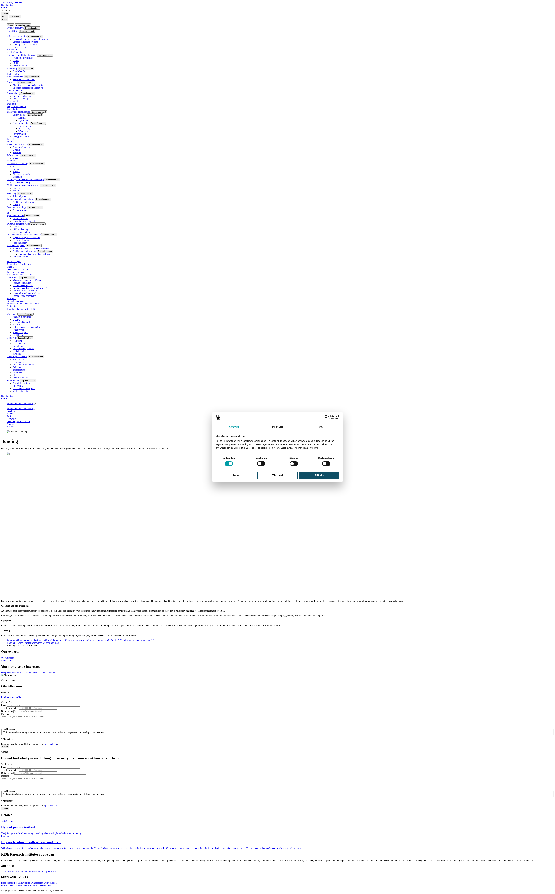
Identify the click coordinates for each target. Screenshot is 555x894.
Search (4, 10)
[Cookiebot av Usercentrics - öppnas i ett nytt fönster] (326, 417)
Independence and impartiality (26, 327)
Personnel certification (23, 285)
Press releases (7, 883)
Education (11, 298)
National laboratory (21, 182)
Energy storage (19, 115)
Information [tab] (277, 427)
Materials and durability (17, 163)
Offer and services (15, 28)
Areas (10, 25)
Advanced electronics (17, 36)
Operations (12, 314)
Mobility (17, 190)
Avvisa (236, 475)
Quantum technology (16, 207)
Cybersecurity (13, 101)
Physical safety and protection (26, 237)
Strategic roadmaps (15, 301)
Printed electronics (21, 47)
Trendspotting (19, 370)
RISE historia (19, 335)
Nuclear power (25, 126)
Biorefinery (12, 68)
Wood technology (21, 98)
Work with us (13, 380)
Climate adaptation (15, 90)
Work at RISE (53, 871)
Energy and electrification (18, 112)
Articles (10, 426)
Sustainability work (21, 322)
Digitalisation (13, 109)
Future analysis (14, 261)
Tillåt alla (319, 475)
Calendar (17, 367)
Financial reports (20, 332)
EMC (15, 63)
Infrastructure (13, 155)
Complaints (18, 346)
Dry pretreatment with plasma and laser (19, 672)
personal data (51, 744)
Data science (12, 104)
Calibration (12, 306)
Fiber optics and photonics (25, 44)
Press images (18, 359)
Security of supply (21, 240)
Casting (16, 204)
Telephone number (9, 708)
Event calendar (50, 883)
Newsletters (24, 883)
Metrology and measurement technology (25, 179)
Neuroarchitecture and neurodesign (34, 254)
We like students (20, 391)
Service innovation (21, 232)
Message (5, 714)
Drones (16, 60)
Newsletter (18, 372)
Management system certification (28, 280)
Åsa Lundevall (8, 660)
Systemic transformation (18, 224)
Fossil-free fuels (20, 71)
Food (9, 141)
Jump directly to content (12, 2)
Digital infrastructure (16, 106)
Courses (10, 424)
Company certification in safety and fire (31, 288)
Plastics (16, 166)
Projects (10, 416)
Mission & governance (23, 317)
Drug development (21, 147)
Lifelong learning (20, 229)
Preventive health (20, 256)
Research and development (19, 264)
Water (15, 158)
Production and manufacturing (21, 199)
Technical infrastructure (17, 269)
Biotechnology (13, 74)
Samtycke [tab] (234, 427)
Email (4, 705)
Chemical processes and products (28, 88)
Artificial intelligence (16, 52)
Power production (21, 123)
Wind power (24, 131)
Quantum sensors (20, 210)
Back (4, 20)
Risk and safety (20, 243)
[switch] (261, 463)
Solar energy (24, 128)
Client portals (7, 5)
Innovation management (24, 221)
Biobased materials (21, 174)
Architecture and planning (24, 251)
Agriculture (12, 49)
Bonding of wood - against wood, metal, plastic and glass (33, 643)
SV (2, 7)
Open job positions (21, 383)
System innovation (15, 215)
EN (5, 7)
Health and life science (17, 144)
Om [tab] (321, 427)
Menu (4, 16)
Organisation (18, 330)
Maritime (11, 160)
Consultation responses (23, 364)
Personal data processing (12, 885)
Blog (15, 375)
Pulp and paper (19, 196)
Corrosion (17, 177)
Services (11, 411)
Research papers (20, 377)
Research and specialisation (19, 274)
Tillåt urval (277, 475)
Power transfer (19, 134)
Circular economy (21, 218)
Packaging (11, 193)
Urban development (16, 245)
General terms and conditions (37, 885)
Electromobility (20, 65)
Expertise (11, 413)
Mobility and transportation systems (23, 185)
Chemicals (11, 82)
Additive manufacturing (23, 202)
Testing (10, 267)
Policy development (16, 272)
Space (9, 213)
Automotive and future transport (21, 55)
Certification (12, 277)
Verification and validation (25, 290)
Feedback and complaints (24, 296)
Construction (13, 93)
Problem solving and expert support (23, 303)
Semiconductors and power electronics (30, 39)
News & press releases (17, 356)
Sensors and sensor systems (25, 42)
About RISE (12, 31)
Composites (18, 169)
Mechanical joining (46, 672)
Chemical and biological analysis (28, 85)
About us (5, 871)
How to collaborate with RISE (21, 309)
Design (16, 226)
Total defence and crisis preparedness (24, 234)
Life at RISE (18, 386)
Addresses (17, 340)
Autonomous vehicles (23, 58)
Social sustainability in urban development (32, 248)
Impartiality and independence (26, 293)
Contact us (12, 338)
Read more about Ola (11, 697)
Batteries (22, 117)
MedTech (17, 152)
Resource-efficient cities (24, 79)
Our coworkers (19, 343)
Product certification (22, 283)
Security (16, 324)
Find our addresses (28, 871)
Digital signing (19, 351)
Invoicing (17, 354)
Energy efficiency (21, 136)
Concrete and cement (22, 96)
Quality (16, 319)
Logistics (17, 188)
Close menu (15, 16)
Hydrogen (23, 120)
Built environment (15, 76)
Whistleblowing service (23, 348)
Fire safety (11, 139)
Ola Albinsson (7, 658)
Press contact (19, 362)
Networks (11, 419)
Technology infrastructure (18, 421)
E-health (16, 150)
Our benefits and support (24, 388)
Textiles (16, 171)
